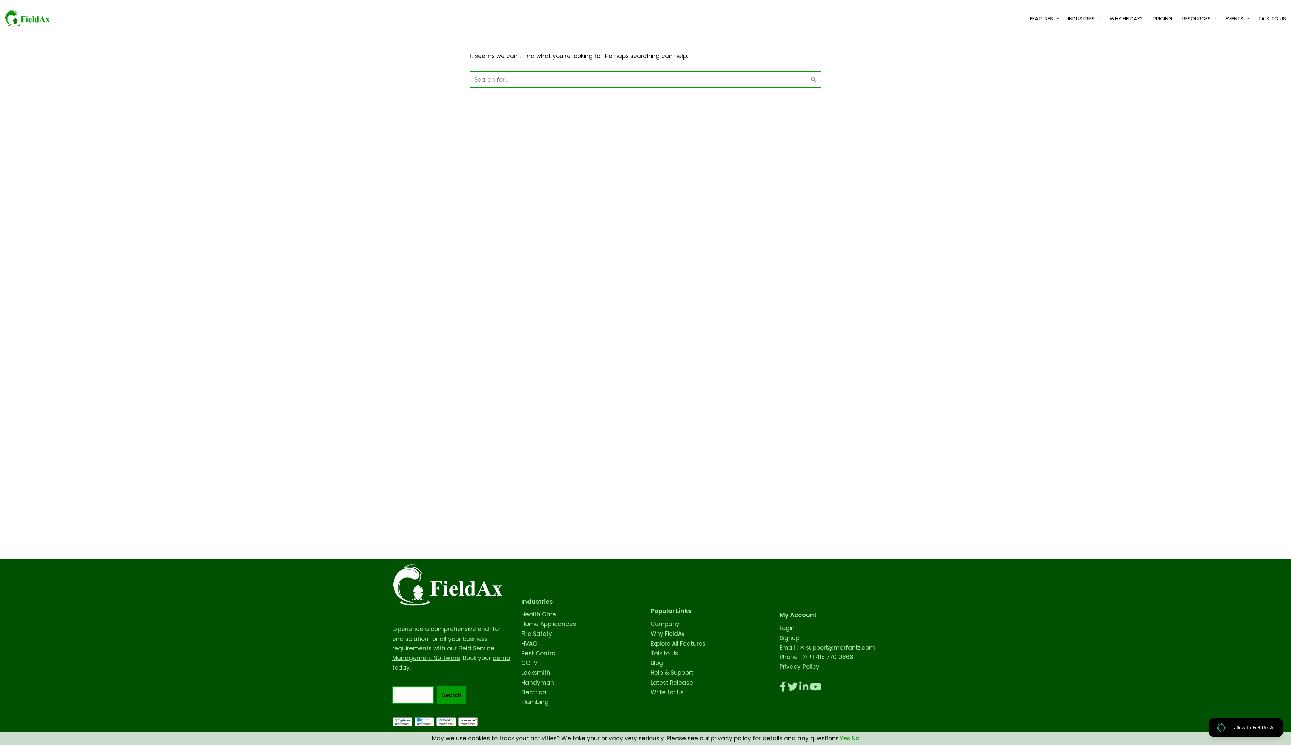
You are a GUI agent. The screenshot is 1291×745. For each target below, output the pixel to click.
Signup (789, 638)
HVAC (529, 644)
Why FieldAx (667, 634)
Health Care (538, 614)
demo (501, 658)
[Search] (813, 79)
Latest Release (672, 682)
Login (787, 628)
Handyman (537, 682)
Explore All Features (678, 644)
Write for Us (667, 692)
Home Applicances (548, 624)
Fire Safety (536, 634)
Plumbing (535, 702)
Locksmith (535, 673)
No (855, 738)
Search (451, 695)
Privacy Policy (799, 667)
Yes (845, 738)
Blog (657, 663)
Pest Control (539, 653)
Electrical (534, 692)
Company (665, 624)
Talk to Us (664, 653)
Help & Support (672, 673)
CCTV (529, 663)
